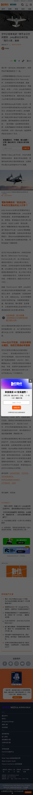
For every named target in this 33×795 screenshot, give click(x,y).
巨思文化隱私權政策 (19, 412)
